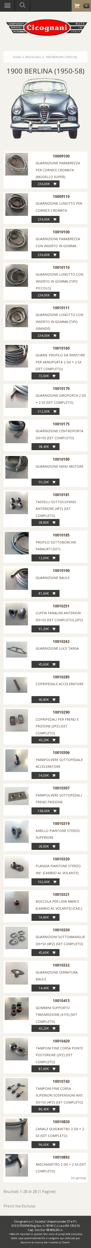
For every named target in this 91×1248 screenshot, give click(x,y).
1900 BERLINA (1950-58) (61, 57)
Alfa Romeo (33, 57)
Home (17, 57)
